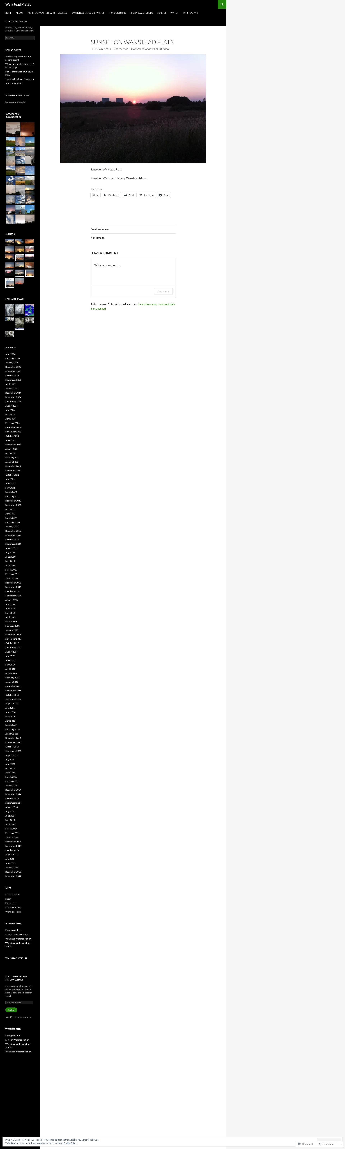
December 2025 (13, 367)
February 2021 (12, 496)
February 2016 (12, 729)
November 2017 (13, 638)
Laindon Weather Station (17, 934)
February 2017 (12, 677)
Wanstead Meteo (18, 4)
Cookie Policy (69, 1143)
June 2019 (10, 556)
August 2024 (11, 405)
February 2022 (12, 457)
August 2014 (11, 807)
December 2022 (13, 444)
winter (174, 13)
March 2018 (11, 621)
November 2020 (13, 505)
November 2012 (13, 876)
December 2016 (13, 686)
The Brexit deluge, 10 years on (19, 79)
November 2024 (13, 397)
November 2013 (13, 846)
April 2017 (10, 669)
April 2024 (10, 418)
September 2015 (13, 751)
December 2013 (13, 841)
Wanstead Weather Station (18, 938)
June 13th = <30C (13, 83)
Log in (8, 898)
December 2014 (13, 789)
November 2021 (13, 470)
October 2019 (12, 539)
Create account (12, 894)
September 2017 (13, 647)
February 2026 (12, 358)
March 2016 (11, 725)
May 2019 (10, 561)
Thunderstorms (117, 13)
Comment (163, 291)
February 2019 (12, 574)
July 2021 (10, 479)
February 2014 (12, 833)
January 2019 (11, 578)
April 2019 (10, 565)
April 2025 (10, 384)
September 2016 (13, 699)
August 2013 (11, 854)
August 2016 (11, 703)
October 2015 (12, 746)
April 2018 (10, 617)
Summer (161, 13)
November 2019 (13, 535)
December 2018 (13, 582)
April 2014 (10, 824)
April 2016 (10, 720)
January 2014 (11, 837)
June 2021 (10, 483)
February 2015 (12, 781)
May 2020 (10, 509)
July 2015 (10, 759)
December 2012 (13, 871)
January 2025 (11, 388)
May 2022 (10, 453)
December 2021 (13, 466)
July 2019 (10, 552)
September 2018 (13, 595)
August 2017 (11, 651)
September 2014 (13, 802)
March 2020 (11, 518)
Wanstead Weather (16, 958)
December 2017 (13, 634)
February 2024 (12, 423)
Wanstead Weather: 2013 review (151, 49)
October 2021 (12, 474)
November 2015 (13, 742)
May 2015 (10, 768)
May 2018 (10, 613)
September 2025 (13, 380)
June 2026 (10, 354)
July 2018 (10, 604)
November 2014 (13, 794)
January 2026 (11, 362)
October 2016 (12, 695)
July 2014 (10, 811)
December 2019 (13, 531)
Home (8, 13)
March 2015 (11, 777)
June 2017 (10, 660)
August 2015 (11, 755)
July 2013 (10, 859)
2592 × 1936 (122, 49)
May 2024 (10, 414)
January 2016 (11, 733)
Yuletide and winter (16, 21)
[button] (12, 129)
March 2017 (11, 673)
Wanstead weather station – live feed (47, 13)
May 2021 (10, 487)
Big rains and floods (141, 13)
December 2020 (13, 500)
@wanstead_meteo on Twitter (88, 13)
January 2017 (11, 682)
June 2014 (10, 815)
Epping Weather (13, 930)
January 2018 (11, 630)
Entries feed (11, 903)
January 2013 (11, 867)
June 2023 (10, 440)
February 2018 (12, 625)
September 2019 (13, 543)
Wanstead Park (190, 13)
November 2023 (13, 431)
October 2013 (12, 850)
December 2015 (13, 738)
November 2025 (13, 371)
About (19, 13)
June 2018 (10, 608)
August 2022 (11, 449)
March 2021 (11, 492)
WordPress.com (13, 911)
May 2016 (10, 716)
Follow (11, 1010)
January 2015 (11, 785)
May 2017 (10, 664)
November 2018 (13, 587)
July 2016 (10, 707)
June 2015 (10, 764)
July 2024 (10, 410)
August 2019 (11, 548)
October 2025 (12, 375)
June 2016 (10, 712)
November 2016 (13, 690)
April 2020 (10, 513)
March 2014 (11, 828)
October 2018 (12, 591)
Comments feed (13, 907)
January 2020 (11, 526)
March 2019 (11, 569)
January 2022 (11, 461)
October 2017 (12, 643)
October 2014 (12, 798)
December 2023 (13, 427)
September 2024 (13, 401)
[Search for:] (19, 37)
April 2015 (10, 772)
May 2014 (10, 820)
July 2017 (10, 656)
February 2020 (12, 522)
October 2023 (12, 436)
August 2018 (11, 600)
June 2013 (10, 863)
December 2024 (13, 392)
